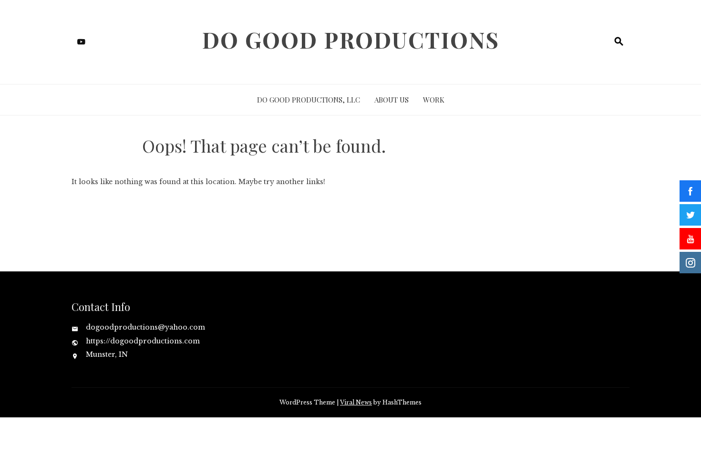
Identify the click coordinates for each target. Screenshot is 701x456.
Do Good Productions (350, 39)
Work (433, 99)
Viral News (356, 402)
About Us (391, 99)
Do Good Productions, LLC (308, 99)
